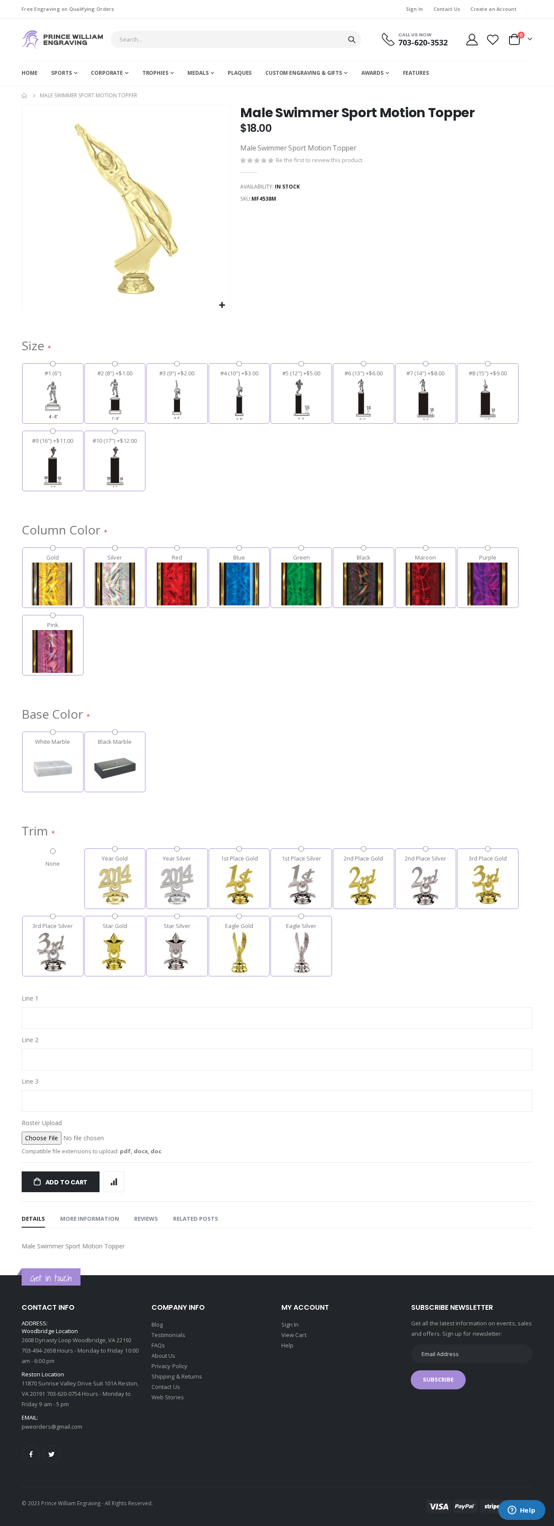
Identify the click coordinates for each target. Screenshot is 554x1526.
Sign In (414, 9)
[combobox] (236, 39)
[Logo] (62, 39)
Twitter (51, 1454)
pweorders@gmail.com (52, 1426)
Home (25, 95)
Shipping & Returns (176, 1376)
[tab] (33, 1219)
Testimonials (168, 1335)
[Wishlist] (493, 39)
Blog (157, 1324)
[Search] (352, 40)
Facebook (31, 1454)
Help (287, 1345)
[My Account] (472, 39)
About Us (163, 1356)
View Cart (293, 1335)
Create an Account (493, 9)
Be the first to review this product (319, 160)
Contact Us (447, 9)
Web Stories (167, 1397)
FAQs (158, 1345)
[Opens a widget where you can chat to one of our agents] (521, 1511)
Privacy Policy (169, 1366)
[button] (222, 305)
